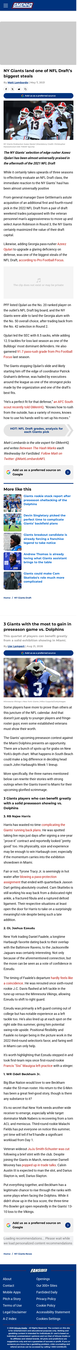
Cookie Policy (45, 1305)
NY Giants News (23, 1253)
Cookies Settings (48, 1319)
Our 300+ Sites (46, 1285)
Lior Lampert (16, 646)
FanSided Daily (46, 1292)
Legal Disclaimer (15, 1312)
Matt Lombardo (18, 82)
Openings (43, 1279)
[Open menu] (6, 5)
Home (7, 597)
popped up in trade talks (39, 1165)
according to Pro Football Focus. (42, 260)
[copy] (25, 89)
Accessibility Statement (53, 1312)
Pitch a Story (12, 1299)
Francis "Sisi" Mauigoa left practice (28, 1066)
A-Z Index (9, 1319)
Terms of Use (12, 1305)
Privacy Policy (46, 1299)
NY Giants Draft (22, 597)
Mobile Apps (12, 1292)
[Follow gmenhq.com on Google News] (68, 472)
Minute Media (20, 1328)
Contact (8, 1285)
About (7, 1279)
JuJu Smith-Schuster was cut (48, 1149)
